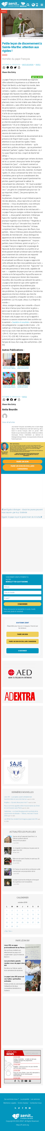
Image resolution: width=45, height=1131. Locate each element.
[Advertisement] (22, 491)
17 (17, 918)
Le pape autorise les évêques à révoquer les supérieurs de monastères (26, 881)
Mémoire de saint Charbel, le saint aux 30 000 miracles (26, 860)
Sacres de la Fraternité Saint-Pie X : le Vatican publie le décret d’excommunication (25, 838)
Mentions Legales (9, 1103)
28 (38, 922)
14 (38, 914)
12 (28, 914)
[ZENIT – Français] (12, 4)
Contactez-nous (36, 1103)
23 (12, 922)
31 (17, 926)
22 (7, 922)
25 (22, 922)
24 (17, 922)
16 (12, 918)
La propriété (24, 1099)
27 (33, 922)
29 (7, 926)
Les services (35, 1099)
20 (33, 918)
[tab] (13, 1053)
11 (22, 914)
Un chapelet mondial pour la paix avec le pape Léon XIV (26, 849)
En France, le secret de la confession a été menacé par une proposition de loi (26, 870)
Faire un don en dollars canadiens (22, 467)
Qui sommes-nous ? (11, 1099)
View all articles (8, 422)
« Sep (6, 931)
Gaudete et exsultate (21, 322)
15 (7, 918)
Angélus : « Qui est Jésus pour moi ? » (16, 802)
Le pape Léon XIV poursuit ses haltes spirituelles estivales (14, 979)
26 (28, 922)
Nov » (10, 931)
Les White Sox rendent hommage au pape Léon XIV (20, 819)
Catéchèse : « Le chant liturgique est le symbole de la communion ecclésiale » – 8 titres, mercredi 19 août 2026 (21, 813)
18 (22, 918)
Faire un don (22, 462)
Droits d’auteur (23, 1103)
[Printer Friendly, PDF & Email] (37, 77)
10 (17, 914)
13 (33, 914)
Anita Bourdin (27, 65)
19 (28, 918)
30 (12, 926)
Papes (4, 12)
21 (38, 918)
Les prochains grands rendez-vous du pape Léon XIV (14, 963)
